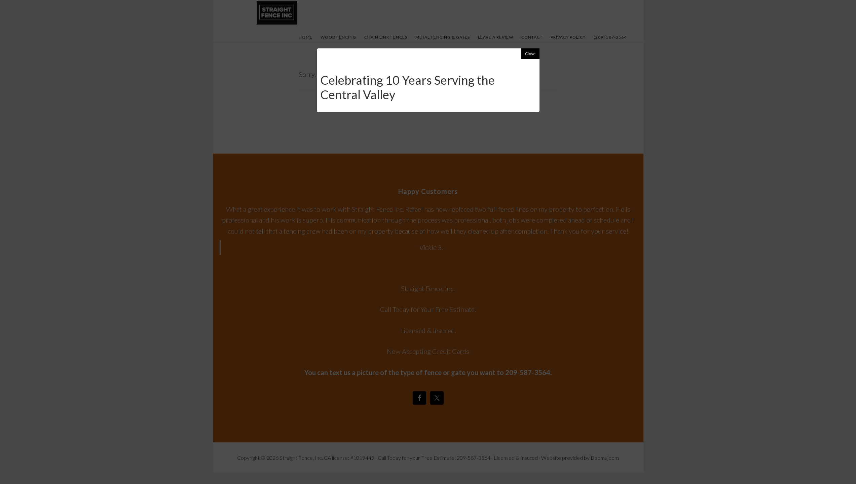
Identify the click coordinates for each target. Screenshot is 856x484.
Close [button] (530, 53)
